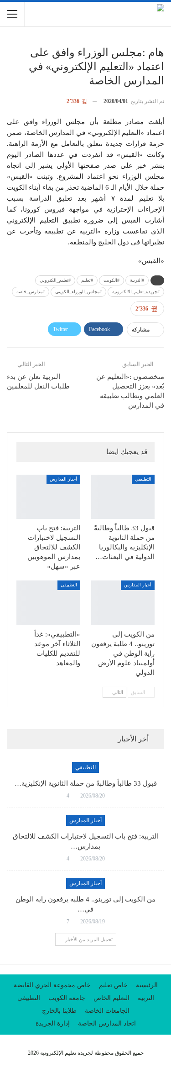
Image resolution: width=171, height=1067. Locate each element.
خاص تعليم (113, 985)
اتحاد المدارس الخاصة (107, 1023)
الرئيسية (147, 985)
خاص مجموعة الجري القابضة (52, 985)
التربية (146, 997)
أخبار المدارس (63, 479)
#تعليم (87, 280)
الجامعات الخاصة (107, 1010)
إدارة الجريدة (53, 1023)
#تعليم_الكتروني (55, 280)
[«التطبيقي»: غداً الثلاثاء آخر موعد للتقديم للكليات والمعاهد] (48, 602)
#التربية (137, 280)
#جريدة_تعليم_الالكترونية (136, 291)
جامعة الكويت (66, 997)
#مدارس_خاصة (30, 291)
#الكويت (111, 280)
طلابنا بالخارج (59, 1010)
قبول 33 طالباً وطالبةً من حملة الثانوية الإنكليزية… (86, 783)
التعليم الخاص (111, 997)
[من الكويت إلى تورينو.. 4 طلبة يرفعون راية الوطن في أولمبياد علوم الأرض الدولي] (123, 602)
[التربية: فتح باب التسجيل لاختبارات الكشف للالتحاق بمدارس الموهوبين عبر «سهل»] (48, 497)
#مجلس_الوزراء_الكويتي (78, 291)
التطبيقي (143, 479)
